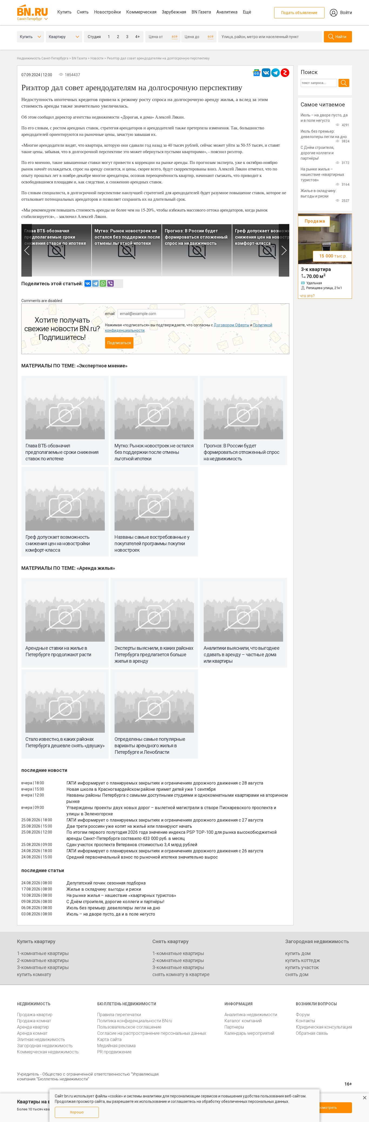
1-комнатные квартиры (43, 953)
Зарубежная (174, 12)
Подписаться (119, 343)
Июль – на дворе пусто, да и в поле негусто (110, 914)
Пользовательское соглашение (129, 1027)
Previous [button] (26, 250)
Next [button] (284, 250)
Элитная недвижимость (41, 1039)
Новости (96, 58)
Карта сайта (109, 1039)
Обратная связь (312, 1033)
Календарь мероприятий (249, 1033)
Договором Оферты (231, 325)
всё (174, 36)
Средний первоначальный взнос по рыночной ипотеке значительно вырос (142, 857)
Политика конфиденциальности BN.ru (134, 1020)
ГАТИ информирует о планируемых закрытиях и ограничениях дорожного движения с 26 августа (164, 850)
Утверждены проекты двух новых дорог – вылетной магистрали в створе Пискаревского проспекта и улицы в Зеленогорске (171, 810)
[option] (56, 250)
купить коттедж (302, 960)
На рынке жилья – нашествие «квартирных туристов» (121, 895)
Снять (83, 12)
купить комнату (34, 974)
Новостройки (107, 12)
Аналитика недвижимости (250, 1014)
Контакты (305, 1020)
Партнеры (234, 1027)
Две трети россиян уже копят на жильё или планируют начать (129, 826)
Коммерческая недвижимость (48, 1051)
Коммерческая (141, 12)
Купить (64, 12)
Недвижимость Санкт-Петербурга (42, 58)
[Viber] (110, 283)
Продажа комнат (34, 1020)
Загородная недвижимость (45, 1045)
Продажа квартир (34, 1014)
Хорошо (77, 1112)
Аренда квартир (33, 1027)
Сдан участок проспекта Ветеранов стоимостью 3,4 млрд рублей (131, 844)
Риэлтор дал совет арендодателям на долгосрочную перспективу (158, 58)
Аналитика (226, 12)
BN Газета (201, 12)
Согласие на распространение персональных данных (151, 1033)
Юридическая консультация (324, 1027)
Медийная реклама (116, 1045)
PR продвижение (114, 1051)
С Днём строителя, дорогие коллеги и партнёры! (115, 901)
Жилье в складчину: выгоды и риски (103, 889)
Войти (346, 12)
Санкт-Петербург (29, 19)
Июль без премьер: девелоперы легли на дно (113, 907)
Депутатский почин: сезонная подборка (106, 883)
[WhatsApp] (103, 283)
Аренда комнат (32, 1033)
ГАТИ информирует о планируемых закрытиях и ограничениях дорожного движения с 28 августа (164, 783)
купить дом (298, 953)
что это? (307, 296)
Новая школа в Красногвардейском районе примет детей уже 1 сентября (141, 789)
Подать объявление (299, 13)
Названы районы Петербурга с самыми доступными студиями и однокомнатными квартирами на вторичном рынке (177, 798)
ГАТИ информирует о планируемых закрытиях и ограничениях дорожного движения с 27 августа (164, 820)
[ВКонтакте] (88, 283)
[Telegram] (95, 283)
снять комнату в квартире (181, 974)
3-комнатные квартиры (43, 967)
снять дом (296, 974)
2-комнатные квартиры (43, 960)
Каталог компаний (243, 1020)
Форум (303, 1014)
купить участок (302, 967)
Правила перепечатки (119, 1014)
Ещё (247, 12)
